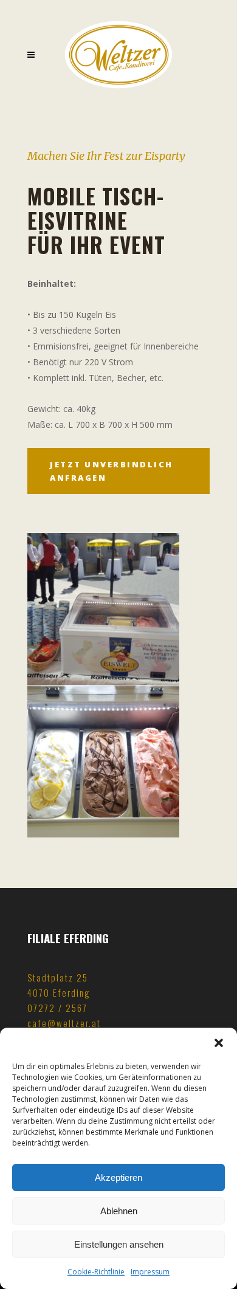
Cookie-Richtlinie (96, 1272)
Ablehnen (118, 1211)
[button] (219, 1043)
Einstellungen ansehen (118, 1244)
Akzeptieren (118, 1177)
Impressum (150, 1272)
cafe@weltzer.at (64, 1022)
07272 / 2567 (57, 1007)
